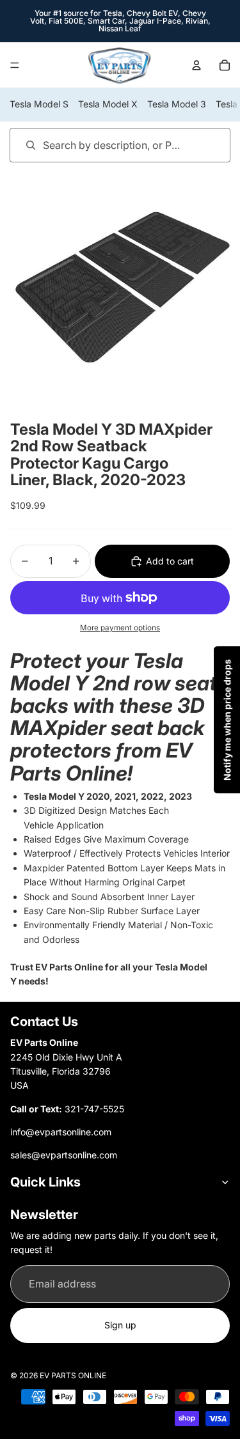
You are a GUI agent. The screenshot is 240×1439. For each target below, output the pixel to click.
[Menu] (14, 65)
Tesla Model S (39, 103)
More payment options (120, 627)
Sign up (120, 1324)
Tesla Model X (108, 103)
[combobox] (101, 144)
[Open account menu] (196, 65)
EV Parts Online (73, 1375)
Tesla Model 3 (176, 103)
